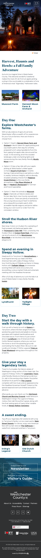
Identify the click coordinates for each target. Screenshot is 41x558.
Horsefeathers (30, 256)
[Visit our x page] (23, 512)
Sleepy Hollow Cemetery (19, 406)
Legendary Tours (31, 374)
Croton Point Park (22, 233)
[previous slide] (5, 46)
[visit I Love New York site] (27, 4)
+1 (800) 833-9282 (26, 521)
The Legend (26, 381)
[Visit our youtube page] (28, 512)
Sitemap (26, 506)
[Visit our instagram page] (18, 512)
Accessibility (17, 503)
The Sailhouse (27, 426)
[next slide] (9, 46)
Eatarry (30, 327)
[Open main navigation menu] (36, 4)
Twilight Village (17, 265)
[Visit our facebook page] (12, 512)
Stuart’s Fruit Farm (18, 171)
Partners (34, 503)
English (18, 527)
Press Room (16, 506)
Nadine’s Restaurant (18, 185)
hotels (4, 281)
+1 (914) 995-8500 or (15, 521)
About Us (7, 503)
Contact (26, 503)
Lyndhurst (12, 339)
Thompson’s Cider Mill (13, 231)
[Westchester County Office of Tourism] (8, 4)
